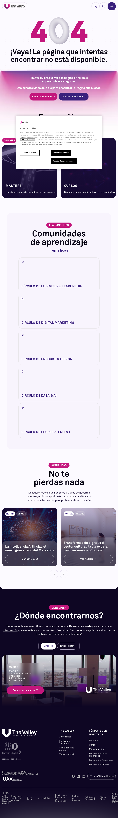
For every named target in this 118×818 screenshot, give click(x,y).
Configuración (30, 153)
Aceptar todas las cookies (64, 161)
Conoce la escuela (72, 96)
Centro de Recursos (64, 742)
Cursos (93, 745)
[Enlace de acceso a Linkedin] (78, 776)
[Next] (64, 574)
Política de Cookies (76, 798)
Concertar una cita (24, 690)
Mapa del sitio (42, 88)
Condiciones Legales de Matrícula (16, 798)
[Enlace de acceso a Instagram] (83, 776)
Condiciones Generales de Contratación (61, 798)
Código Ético (103, 798)
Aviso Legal (29, 798)
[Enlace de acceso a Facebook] (73, 776)
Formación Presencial (101, 760)
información (10, 630)
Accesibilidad (44, 798)
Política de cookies (27, 140)
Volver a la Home (42, 96)
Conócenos (65, 737)
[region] (59, 142)
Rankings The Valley (66, 749)
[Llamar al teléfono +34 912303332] (96, 6)
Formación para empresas (98, 754)
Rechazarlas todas (61, 153)
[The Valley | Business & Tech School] (14, 6)
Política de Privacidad (90, 798)
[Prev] (54, 574)
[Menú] (112, 6)
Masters (93, 740)
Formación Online (99, 764)
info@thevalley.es (104, 776)
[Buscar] (104, 6)
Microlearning (97, 749)
